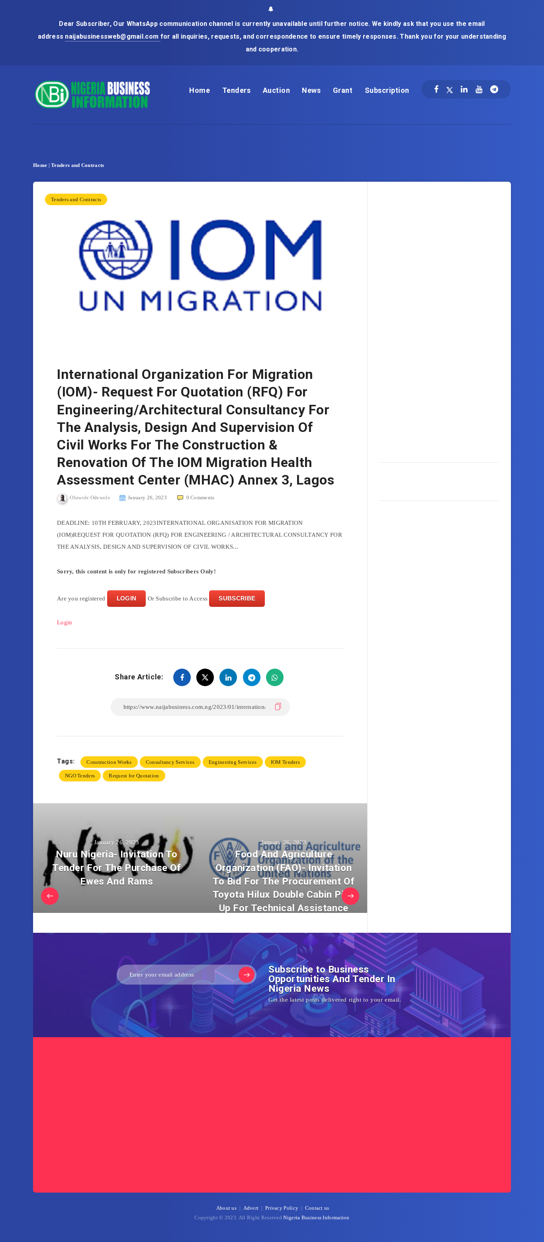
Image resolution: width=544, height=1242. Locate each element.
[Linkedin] (464, 89)
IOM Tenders (285, 762)
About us (226, 1208)
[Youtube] (479, 89)
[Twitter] (449, 89)
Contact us (317, 1208)
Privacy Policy (281, 1208)
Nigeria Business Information (316, 1217)
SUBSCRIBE (237, 598)
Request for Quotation (134, 776)
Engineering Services (233, 762)
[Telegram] (494, 89)
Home (199, 90)
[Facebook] (436, 89)
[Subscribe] (246, 975)
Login (64, 622)
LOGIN (127, 598)
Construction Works (108, 762)
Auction (276, 90)
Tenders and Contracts (77, 165)
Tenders (236, 90)
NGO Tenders (80, 776)
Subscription (387, 90)
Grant (343, 90)
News (311, 90)
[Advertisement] (439, 319)
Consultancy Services (170, 762)
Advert (251, 1208)
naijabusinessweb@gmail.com (112, 36)
